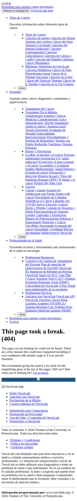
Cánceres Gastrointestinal (43, 50)
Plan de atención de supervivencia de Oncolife (45, 266)
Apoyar (30, 186)
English (6, 3)
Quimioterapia (34, 116)
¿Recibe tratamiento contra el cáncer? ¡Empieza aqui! (47, 124)
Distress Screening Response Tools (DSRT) (50, 280)
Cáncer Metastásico (37, 63)
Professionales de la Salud (25, 240)
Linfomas (67, 59)
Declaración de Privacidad (25, 414)
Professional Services (38, 292)
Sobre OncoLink (19, 393)
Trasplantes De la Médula (41, 112)
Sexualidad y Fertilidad (48, 229)
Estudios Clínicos (55, 116)
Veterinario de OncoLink (53, 66)
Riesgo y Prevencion (38, 151)
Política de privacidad (24, 443)
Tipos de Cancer (19, 17)
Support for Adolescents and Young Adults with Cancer (47, 194)
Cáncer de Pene (61, 70)
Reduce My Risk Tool (48, 183)
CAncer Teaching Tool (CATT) (45, 278)
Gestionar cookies (22, 447)
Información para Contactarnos (28, 410)
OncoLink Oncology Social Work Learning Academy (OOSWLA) (46, 301)
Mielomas (31, 66)
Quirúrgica (54, 144)
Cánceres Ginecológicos (41, 54)
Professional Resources (39, 257)
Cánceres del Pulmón (47, 59)
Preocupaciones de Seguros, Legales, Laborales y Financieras (47, 213)
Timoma (57, 80)
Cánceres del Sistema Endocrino (46, 47)
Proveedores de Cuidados (51, 197)
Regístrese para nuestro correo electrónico (28, 6)
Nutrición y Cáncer (54, 222)
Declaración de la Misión (25, 400)
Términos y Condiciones (24, 440)
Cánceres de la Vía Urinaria (56, 84)
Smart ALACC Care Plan (55, 275)
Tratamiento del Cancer (39, 108)
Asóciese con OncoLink (40, 296)
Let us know (40, 372)
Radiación (40, 144)
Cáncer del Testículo (38, 80)
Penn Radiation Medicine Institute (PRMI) (48, 308)
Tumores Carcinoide (38, 45)
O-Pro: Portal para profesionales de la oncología (50, 287)
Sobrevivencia (50, 232)
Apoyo (40, 204)
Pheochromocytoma (37, 73)
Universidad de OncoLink (41, 285)
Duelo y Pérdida (35, 208)
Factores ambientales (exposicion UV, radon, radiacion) (49, 158)
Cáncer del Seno (62, 41)
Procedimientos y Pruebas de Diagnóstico (47, 138)
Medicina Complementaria (41, 119)
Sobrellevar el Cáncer (38, 201)
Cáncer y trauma (35, 190)
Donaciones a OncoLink (24, 421)
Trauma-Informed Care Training (45, 307)
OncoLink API (65, 296)
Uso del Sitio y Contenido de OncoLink (34, 417)
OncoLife (66, 232)
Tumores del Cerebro (38, 41)
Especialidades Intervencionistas (40, 135)
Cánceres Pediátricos (38, 70)
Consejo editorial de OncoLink (28, 404)
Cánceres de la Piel (60, 77)
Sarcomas (42, 77)
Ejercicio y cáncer (57, 204)
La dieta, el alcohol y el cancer (44, 155)
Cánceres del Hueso (62, 38)
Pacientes (15, 92)
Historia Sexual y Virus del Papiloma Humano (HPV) (48, 177)
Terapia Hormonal (36, 130)
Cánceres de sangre (37, 38)
